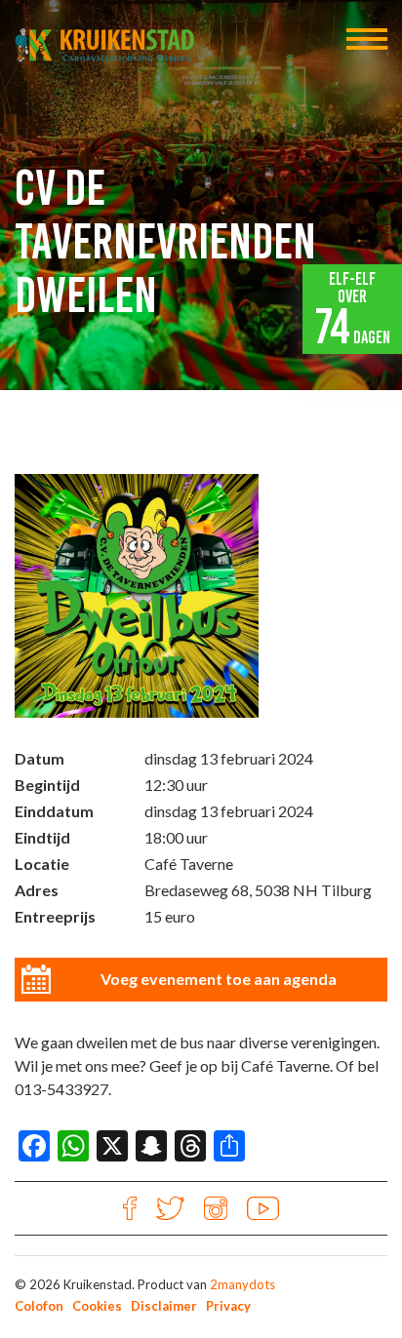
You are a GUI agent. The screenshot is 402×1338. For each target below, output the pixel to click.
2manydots (242, 1284)
